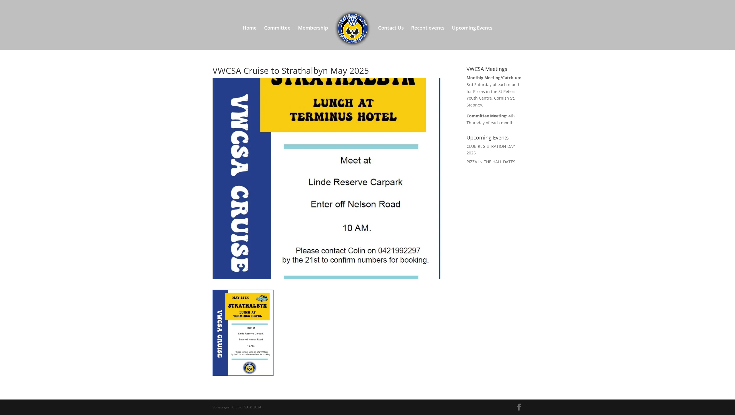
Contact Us (391, 28)
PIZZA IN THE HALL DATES (491, 161)
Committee (277, 28)
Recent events (427, 28)
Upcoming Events (472, 28)
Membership (313, 28)
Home (250, 28)
